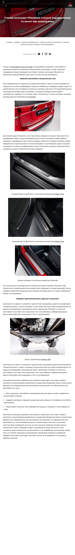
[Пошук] (5, 6)
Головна (9, 42)
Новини (17, 42)
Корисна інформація (29, 42)
